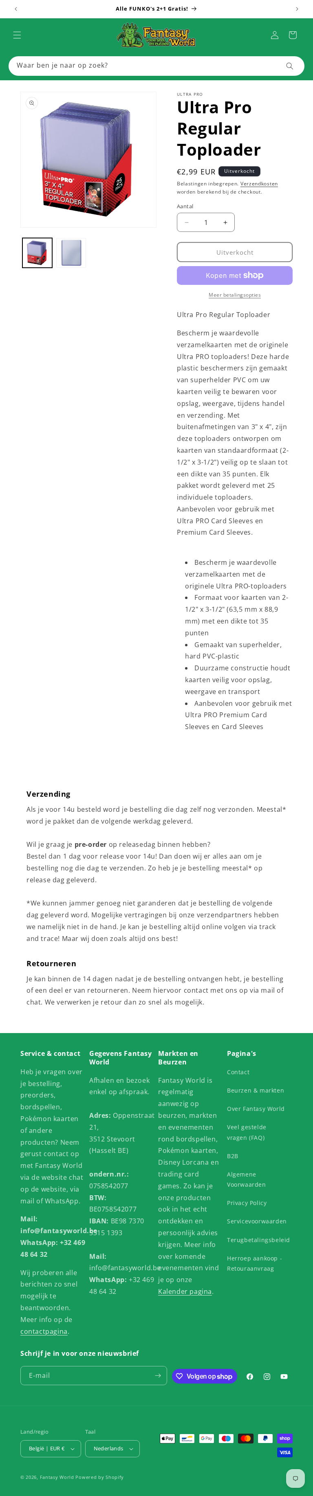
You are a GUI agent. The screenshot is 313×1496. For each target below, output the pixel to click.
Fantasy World (57, 1477)
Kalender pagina (185, 1291)
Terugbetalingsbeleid (258, 1240)
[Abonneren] (158, 1375)
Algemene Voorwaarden (246, 1179)
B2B (232, 1156)
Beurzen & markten (255, 1090)
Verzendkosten (259, 183)
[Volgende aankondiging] (297, 9)
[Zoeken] (289, 66)
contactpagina (44, 1331)
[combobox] (156, 66)
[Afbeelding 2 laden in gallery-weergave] (71, 253)
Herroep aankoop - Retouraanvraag (254, 1263)
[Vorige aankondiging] (16, 9)
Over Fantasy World (256, 1109)
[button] (17, 35)
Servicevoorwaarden (257, 1221)
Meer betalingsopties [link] (235, 294)
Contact (238, 1072)
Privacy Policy (247, 1203)
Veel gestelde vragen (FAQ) (247, 1132)
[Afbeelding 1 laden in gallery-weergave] (37, 253)
